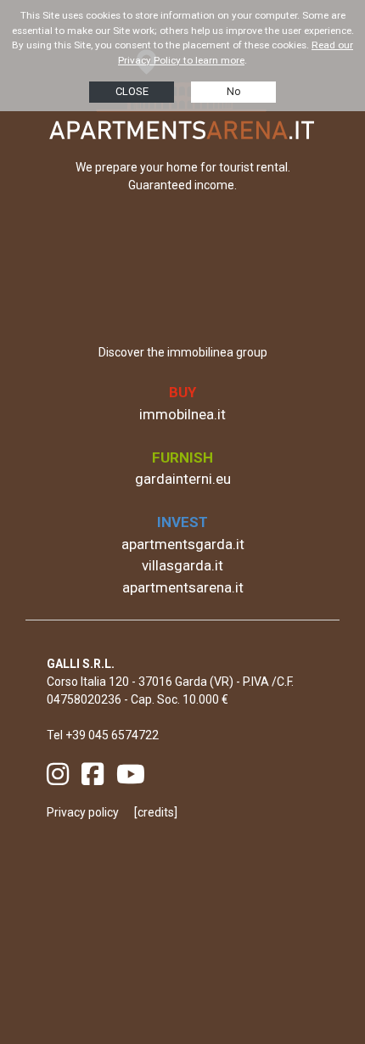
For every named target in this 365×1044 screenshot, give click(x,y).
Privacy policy (83, 812)
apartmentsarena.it (183, 587)
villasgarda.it (182, 565)
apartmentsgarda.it (182, 544)
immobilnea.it (182, 414)
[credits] (155, 812)
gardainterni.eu (183, 478)
